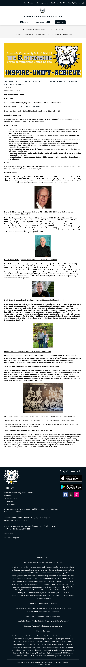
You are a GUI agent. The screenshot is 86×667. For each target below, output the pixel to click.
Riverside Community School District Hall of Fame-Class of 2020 (45, 34)
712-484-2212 (9, 501)
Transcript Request (11, 538)
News (61, 29)
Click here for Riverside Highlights (65, 3)
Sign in (60, 22)
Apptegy (47, 664)
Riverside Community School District (38, 29)
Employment (42, 3)
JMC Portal (28, 3)
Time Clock (8, 534)
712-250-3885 (9, 504)
